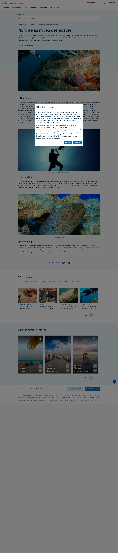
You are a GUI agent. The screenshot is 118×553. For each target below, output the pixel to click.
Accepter (77, 143)
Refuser (67, 143)
